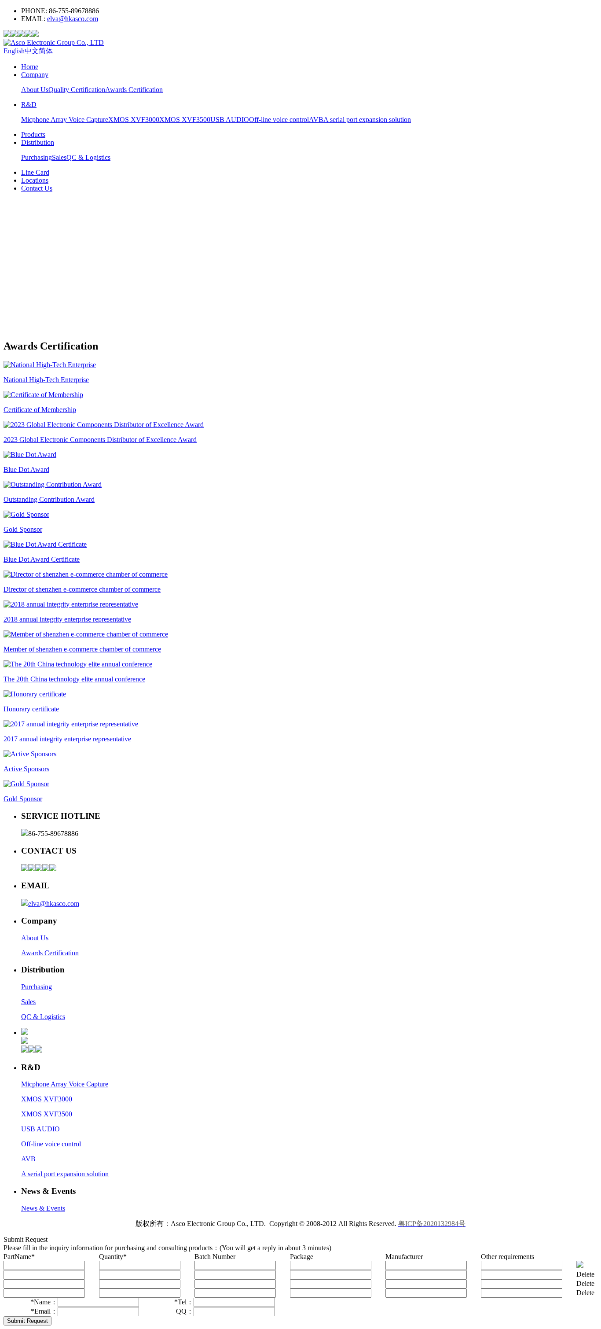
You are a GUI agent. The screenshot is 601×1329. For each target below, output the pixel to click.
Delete (585, 1274)
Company (34, 74)
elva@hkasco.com (72, 18)
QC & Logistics (88, 157)
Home (29, 66)
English (14, 51)
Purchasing (36, 157)
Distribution (37, 142)
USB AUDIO (229, 119)
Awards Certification (134, 89)
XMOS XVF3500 (184, 119)
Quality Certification (76, 89)
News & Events (43, 1208)
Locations (34, 180)
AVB (316, 119)
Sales (59, 157)
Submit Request (27, 1321)
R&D (29, 104)
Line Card (35, 172)
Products (33, 134)
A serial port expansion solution (367, 119)
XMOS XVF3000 (133, 119)
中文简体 (39, 51)
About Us (34, 89)
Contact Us (36, 188)
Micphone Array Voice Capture (64, 119)
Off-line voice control (279, 119)
